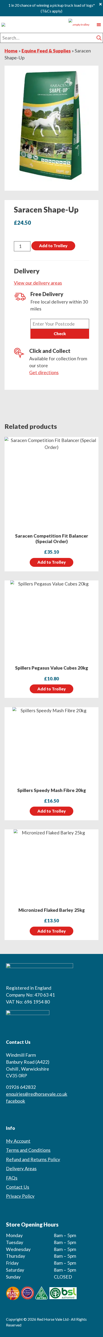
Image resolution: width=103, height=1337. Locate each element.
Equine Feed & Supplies (46, 50)
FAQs (11, 1178)
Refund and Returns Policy (33, 1159)
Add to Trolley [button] (51, 562)
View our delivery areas (38, 283)
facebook (15, 1101)
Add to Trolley (53, 245)
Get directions (44, 372)
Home (11, 50)
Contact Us (17, 1187)
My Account (18, 1141)
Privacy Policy (20, 1196)
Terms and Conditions (28, 1150)
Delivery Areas (21, 1168)
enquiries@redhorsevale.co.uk (36, 1094)
